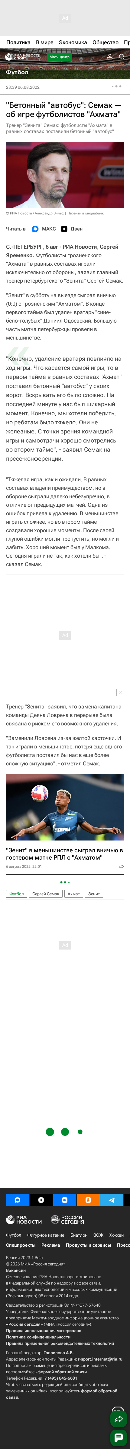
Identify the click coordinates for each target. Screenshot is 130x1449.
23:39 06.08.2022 (23, 87)
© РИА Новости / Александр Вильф (35, 213)
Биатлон (78, 1235)
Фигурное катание (45, 1235)
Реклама (50, 1245)
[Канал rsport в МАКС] (17, 1200)
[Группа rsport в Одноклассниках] (88, 1200)
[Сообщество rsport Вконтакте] (64, 1200)
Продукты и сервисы (88, 1245)
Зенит (94, 893)
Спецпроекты (20, 1245)
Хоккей (116, 1235)
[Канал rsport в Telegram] (111, 1200)
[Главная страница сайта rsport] (36, 56)
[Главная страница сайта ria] (7, 56)
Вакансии (16, 1270)
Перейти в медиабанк (85, 213)
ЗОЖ (98, 1235)
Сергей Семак (45, 893)
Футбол (16, 893)
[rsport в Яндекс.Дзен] (41, 1200)
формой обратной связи (62, 1371)
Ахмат (74, 893)
